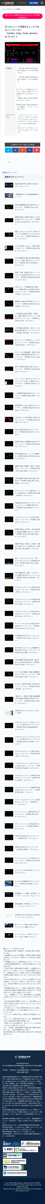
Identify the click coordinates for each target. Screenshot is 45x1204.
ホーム (4, 9)
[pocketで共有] (36, 150)
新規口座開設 (34, 3)
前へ (9, 162)
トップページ (22, 3)
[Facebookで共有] (15, 150)
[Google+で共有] (22, 150)
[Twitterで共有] (8, 150)
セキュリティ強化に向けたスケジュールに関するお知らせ (22, 16)
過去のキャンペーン (10, 172)
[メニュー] (42, 3)
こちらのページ (31, 107)
